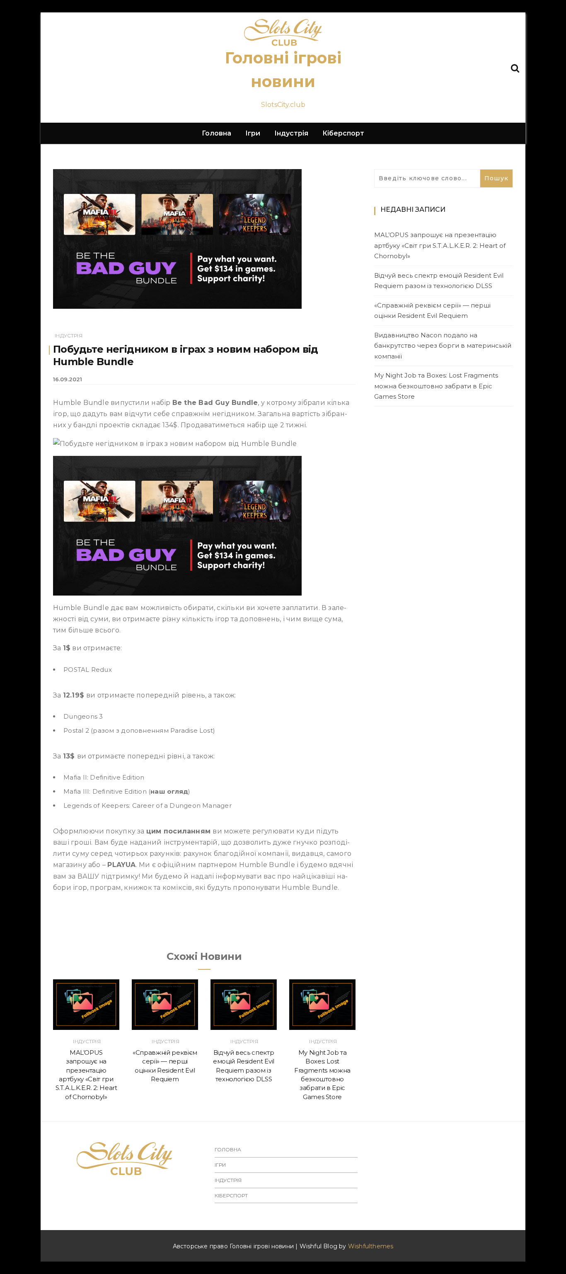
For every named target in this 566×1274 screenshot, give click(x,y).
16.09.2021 (67, 379)
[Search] (515, 67)
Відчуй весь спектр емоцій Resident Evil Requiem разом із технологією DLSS (438, 280)
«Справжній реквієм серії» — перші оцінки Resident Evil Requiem (432, 310)
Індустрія (291, 133)
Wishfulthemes (371, 1246)
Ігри (252, 133)
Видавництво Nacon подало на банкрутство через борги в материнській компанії (442, 345)
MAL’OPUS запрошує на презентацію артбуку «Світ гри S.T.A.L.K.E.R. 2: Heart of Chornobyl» (440, 245)
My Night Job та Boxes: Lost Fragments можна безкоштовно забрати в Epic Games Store (436, 385)
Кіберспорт (343, 133)
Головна (216, 133)
